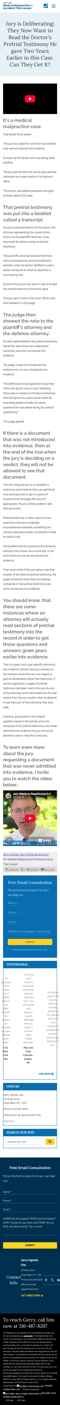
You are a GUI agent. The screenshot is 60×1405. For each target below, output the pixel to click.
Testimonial (17, 964)
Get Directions (30, 1295)
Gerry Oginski (11, 854)
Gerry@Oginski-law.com (34, 854)
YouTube (49, 869)
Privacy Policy (32, 1382)
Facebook (13, 869)
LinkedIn (34, 869)
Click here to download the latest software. (35, 1376)
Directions (8, 1121)
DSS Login (21, 1400)
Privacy (39, 949)
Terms (45, 949)
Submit (30, 942)
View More (45, 1074)
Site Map (9, 1400)
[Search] (50, 1142)
